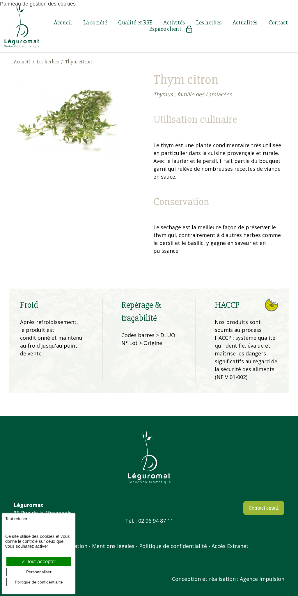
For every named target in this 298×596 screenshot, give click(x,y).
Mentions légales (113, 545)
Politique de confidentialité (173, 545)
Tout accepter (40, 561)
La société (95, 23)
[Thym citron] (67, 120)
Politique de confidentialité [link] (39, 582)
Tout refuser (16, 518)
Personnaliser (39, 572)
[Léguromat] (21, 26)
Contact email (264, 508)
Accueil (63, 23)
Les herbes (208, 23)
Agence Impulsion (262, 578)
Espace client (165, 29)
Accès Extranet (230, 545)
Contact (278, 23)
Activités (174, 23)
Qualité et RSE (135, 23)
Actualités (245, 23)
